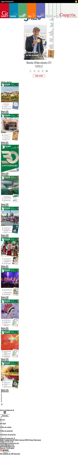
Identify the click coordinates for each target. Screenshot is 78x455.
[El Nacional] (76, 1)
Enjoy (29, 16)
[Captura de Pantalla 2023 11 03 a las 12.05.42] (39, 158)
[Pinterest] (42, 71)
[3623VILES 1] (39, 97)
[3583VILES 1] (39, 220)
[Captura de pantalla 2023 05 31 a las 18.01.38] (39, 313)
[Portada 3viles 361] (39, 128)
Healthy (21, 16)
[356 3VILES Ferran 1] (39, 282)
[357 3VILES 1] (39, 251)
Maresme (13, 16)
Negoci (39, 16)
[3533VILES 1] (39, 375)
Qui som (2, 419)
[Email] (47, 71)
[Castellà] (55, 10)
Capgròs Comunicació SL (7, 1)
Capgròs (68, 15)
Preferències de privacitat (8, 434)
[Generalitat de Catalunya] (39, 414)
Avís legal (3, 423)
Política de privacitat (6, 431)
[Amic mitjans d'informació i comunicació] (39, 451)
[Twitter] (34, 71)
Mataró (3, 16)
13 (1, 404)
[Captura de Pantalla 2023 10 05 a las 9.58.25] (39, 189)
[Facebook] (30, 71)
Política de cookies (5, 427)
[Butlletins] (59, 10)
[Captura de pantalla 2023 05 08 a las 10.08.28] (39, 344)
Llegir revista (39, 75)
